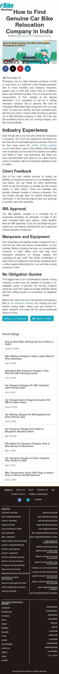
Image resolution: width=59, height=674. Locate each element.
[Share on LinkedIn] (28, 68)
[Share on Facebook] (5, 68)
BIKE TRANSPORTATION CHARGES (47, 588)
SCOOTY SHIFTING (9, 521)
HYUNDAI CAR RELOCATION (13, 565)
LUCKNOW (53, 631)
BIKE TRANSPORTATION (11, 517)
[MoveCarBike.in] (10, 1)
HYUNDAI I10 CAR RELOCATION (44, 568)
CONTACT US (42, 490)
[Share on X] (13, 68)
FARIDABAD (52, 615)
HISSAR (5, 660)
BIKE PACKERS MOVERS (47, 517)
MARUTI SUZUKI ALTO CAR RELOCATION (46, 557)
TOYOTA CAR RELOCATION (46, 547)
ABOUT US (20, 490)
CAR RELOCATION (9, 591)
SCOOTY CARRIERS (10, 553)
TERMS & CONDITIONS (38, 494)
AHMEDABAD (52, 607)
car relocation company (23, 303)
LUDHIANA (53, 639)
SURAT (4, 640)
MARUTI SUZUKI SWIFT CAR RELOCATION (46, 563)
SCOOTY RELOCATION (11, 549)
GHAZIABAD (52, 619)
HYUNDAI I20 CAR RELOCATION (44, 572)
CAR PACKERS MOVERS (47, 521)
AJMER (4, 652)
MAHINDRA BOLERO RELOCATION (15, 573)
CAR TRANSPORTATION (47, 529)
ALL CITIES (53, 655)
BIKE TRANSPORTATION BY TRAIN (43, 537)
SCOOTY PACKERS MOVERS (13, 557)
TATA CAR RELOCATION (11, 569)
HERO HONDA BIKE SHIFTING (13, 587)
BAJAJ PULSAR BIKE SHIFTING (14, 583)
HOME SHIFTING (8, 525)
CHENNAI (5, 616)
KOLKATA (5, 632)
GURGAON (6, 608)
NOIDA (4, 624)
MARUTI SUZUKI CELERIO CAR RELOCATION (44, 577)
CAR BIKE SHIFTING (10, 512)
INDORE (54, 623)
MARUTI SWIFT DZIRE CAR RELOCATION (46, 552)
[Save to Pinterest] (20, 68)
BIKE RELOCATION (49, 512)
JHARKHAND (52, 643)
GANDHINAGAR (51, 647)
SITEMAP (38, 499)
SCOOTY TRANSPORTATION (13, 545)
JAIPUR (54, 627)
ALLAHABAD (52, 651)
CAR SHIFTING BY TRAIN (12, 529)
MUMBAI (5, 628)
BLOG (31, 490)
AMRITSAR (53, 635)
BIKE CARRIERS (8, 537)
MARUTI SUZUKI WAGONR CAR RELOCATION (44, 582)
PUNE (4, 636)
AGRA (4, 656)
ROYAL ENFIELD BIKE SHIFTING (14, 541)
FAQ (53, 490)
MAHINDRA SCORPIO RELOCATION (10, 578)
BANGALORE (7, 612)
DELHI (4, 620)
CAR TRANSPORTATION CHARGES (43, 593)
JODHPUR (6, 648)
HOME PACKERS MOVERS (46, 525)
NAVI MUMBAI (7, 644)
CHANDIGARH (51, 611)
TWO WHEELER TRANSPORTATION (49, 542)
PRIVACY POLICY (18, 494)
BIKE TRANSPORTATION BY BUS (44, 533)
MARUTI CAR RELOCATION (12, 561)
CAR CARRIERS (8, 533)
